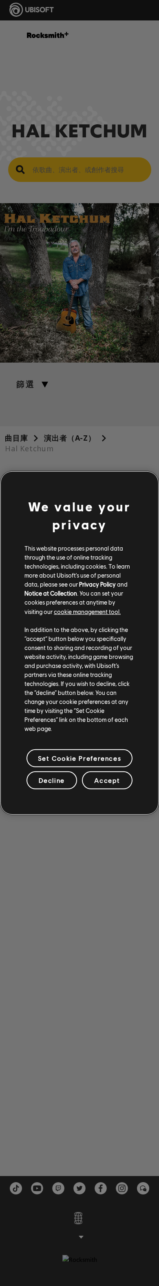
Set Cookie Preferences (79, 758)
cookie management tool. (87, 611)
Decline (52, 780)
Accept (107, 780)
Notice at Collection (50, 593)
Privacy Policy (97, 584)
